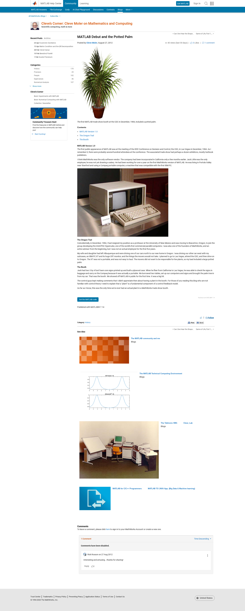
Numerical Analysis (54, 82)
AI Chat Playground (81, 9)
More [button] (128, 9)
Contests (111, 9)
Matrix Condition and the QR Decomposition (56, 46)
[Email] (200, 323)
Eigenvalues (54, 79)
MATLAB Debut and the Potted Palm (105, 37)
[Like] (201, 318)
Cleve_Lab (188, 423)
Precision (54, 72)
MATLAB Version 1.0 (89, 131)
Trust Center (35, 597)
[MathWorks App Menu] (212, 3)
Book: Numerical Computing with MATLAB (50, 100)
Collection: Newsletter (42, 103)
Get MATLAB (182, 3)
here (108, 529)
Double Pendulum (45, 57)
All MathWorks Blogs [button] (37, 16)
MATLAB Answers (39, 9)
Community (70, 3)
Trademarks (48, 597)
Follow (210, 318)
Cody (67, 9)
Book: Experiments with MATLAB (46, 96)
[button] (206, 3)
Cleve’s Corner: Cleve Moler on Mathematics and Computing (86, 23)
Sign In (198, 4)
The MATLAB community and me (145, 338)
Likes (196, 43)
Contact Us (120, 597)
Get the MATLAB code (88, 299)
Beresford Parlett (46, 54)
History (54, 69)
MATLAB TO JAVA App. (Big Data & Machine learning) (171, 488)
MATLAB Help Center (51, 3)
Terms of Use (108, 597)
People (54, 75)
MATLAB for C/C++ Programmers (127, 488)
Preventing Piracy (76, 597)
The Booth (84, 139)
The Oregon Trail (87, 135)
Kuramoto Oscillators (48, 43)
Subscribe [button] (54, 16)
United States (206, 598)
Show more (37, 86)
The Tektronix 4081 (169, 423)
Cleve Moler (91, 43)
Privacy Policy (60, 597)
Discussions (98, 9)
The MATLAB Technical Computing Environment (161, 373)
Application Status (92, 597)
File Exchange (56, 9)
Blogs (120, 9)
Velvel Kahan (45, 50)
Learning (84, 3)
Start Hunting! (40, 134)
